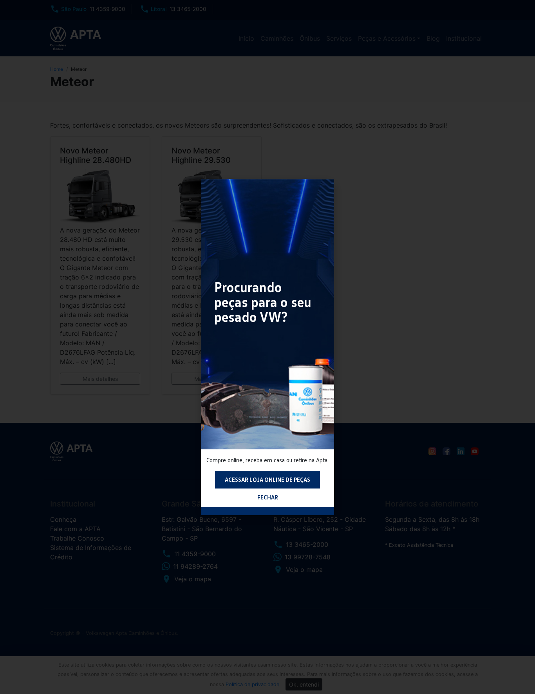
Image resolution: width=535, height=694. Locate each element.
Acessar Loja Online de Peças (267, 479)
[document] (267, 347)
